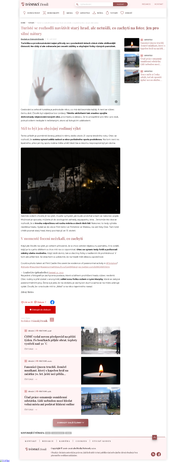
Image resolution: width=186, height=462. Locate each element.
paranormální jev (57, 433)
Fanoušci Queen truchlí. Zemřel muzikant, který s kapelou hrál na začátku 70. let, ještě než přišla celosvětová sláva (46, 372)
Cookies (81, 441)
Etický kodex (102, 441)
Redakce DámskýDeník (32, 39)
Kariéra (64, 441)
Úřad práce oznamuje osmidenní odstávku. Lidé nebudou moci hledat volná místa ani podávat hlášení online (49, 400)
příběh (68, 433)
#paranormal (47, 267)
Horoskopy (53, 13)
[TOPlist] (5, 460)
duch (48, 433)
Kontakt (31, 441)
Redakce (48, 441)
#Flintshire (111, 263)
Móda (100, 13)
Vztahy (114, 13)
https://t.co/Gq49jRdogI (66, 267)
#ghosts (25, 267)
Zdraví (128, 13)
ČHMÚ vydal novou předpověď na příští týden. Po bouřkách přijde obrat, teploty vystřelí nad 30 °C (50, 340)
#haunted (35, 267)
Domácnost (34, 13)
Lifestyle (85, 13)
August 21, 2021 (56, 272)
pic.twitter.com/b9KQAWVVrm (94, 267)
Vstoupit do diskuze (41, 310)
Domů (23, 23)
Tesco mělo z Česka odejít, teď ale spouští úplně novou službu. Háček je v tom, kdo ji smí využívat (150, 80)
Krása (70, 13)
